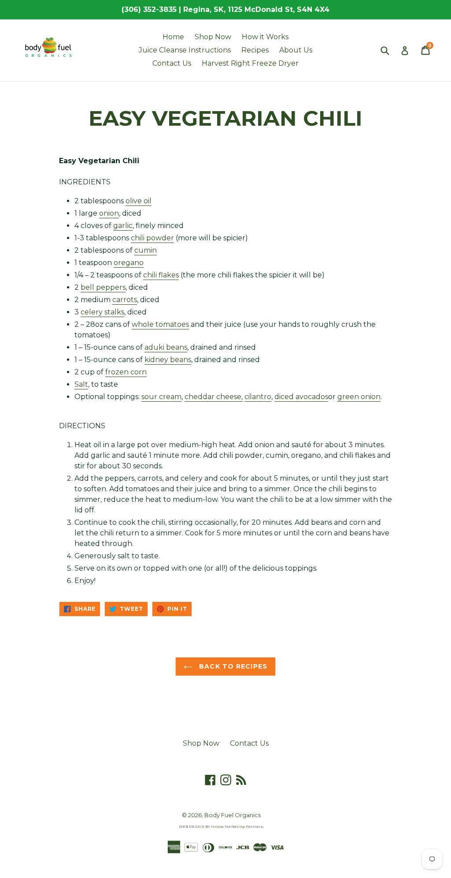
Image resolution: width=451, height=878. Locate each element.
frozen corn (126, 372)
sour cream (161, 396)
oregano (129, 262)
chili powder (152, 238)
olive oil (139, 201)
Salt (81, 384)
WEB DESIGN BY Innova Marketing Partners (221, 826)
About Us (295, 50)
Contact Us (171, 63)
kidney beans (167, 359)
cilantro (257, 396)
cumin (145, 250)
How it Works (265, 37)
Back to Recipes (232, 666)
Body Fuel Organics (232, 814)
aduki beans (165, 347)
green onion (359, 396)
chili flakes (161, 275)
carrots (124, 299)
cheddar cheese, (214, 396)
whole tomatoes (160, 324)
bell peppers (103, 287)
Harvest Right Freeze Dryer (250, 63)
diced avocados (301, 396)
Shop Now (213, 37)
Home (173, 37)
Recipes (255, 50)
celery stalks (102, 312)
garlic (123, 225)
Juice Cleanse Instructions (185, 50)
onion (109, 213)
